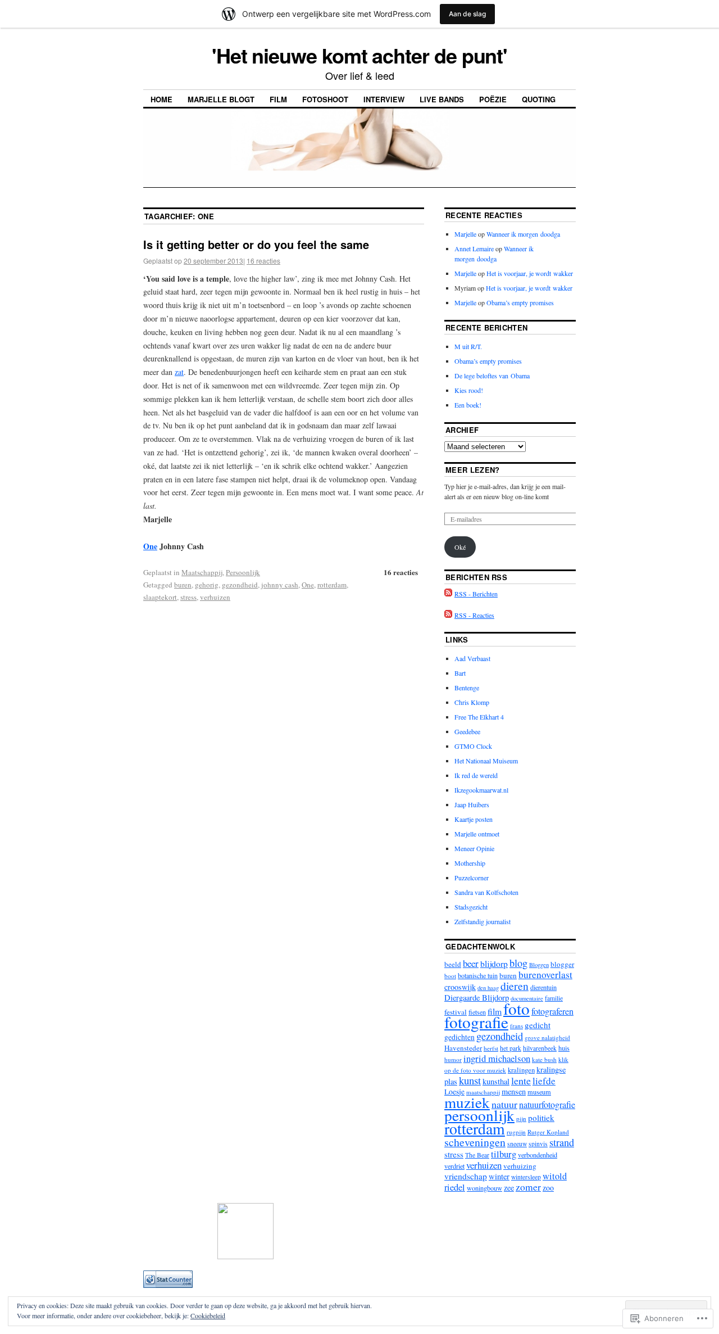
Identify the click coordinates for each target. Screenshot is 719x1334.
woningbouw (484, 1187)
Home (161, 99)
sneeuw (517, 1143)
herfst (491, 1048)
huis (564, 1047)
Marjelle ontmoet (476, 833)
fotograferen (552, 1011)
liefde (544, 1080)
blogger (562, 964)
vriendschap (465, 1176)
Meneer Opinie (474, 848)
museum (539, 1091)
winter (499, 1176)
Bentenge (466, 687)
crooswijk (460, 987)
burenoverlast (545, 974)
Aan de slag (467, 14)
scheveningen (475, 1142)
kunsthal (496, 1081)
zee (509, 1187)
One (150, 546)
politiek (541, 1117)
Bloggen (539, 965)
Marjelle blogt (221, 99)
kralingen (521, 1070)
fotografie (476, 1022)
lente (521, 1080)
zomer (528, 1187)
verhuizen (215, 597)
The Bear (477, 1155)
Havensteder (463, 1048)
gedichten (459, 1037)
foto (516, 1008)
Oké (460, 546)
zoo (548, 1187)
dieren (514, 985)
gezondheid (240, 585)
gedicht (537, 1024)
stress (188, 597)
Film (278, 99)
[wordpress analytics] (168, 1285)
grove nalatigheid (547, 1037)
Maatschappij (201, 572)
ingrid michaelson (496, 1058)
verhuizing (519, 1166)
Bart (460, 672)
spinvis (538, 1143)
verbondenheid (537, 1154)
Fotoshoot (325, 99)
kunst (470, 1080)
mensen (514, 1091)
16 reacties (263, 260)
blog (518, 963)
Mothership (469, 862)
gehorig (207, 585)
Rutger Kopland (548, 1132)
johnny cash (279, 585)
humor (453, 1059)
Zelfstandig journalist (482, 921)
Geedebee (467, 731)
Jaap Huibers (471, 804)
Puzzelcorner (471, 877)
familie (554, 998)
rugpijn (516, 1132)
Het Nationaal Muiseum (486, 760)
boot (450, 975)
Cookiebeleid (207, 1315)
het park (510, 1048)
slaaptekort (160, 597)
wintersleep (526, 1177)
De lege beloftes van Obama (492, 375)
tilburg (503, 1153)
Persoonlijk (243, 572)
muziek (467, 1102)
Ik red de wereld (476, 775)
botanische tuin (478, 975)
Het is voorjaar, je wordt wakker (529, 273)
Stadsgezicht (471, 906)
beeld (452, 964)
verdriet (454, 1165)
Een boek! (467, 404)
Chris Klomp (471, 702)
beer (471, 963)
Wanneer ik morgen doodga (523, 233)
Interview (383, 99)
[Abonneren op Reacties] (448, 615)
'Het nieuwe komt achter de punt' (359, 55)
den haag (488, 988)
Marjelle (465, 233)
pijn (521, 1118)
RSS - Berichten (476, 593)
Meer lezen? (472, 469)
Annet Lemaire (474, 248)
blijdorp (494, 963)
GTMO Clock (473, 745)
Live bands (442, 99)
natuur (504, 1104)
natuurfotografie (547, 1104)
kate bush (544, 1059)
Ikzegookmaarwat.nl (481, 789)
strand (561, 1142)
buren (183, 585)
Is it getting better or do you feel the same (256, 244)
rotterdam (332, 585)
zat (179, 372)
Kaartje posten (473, 819)
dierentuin (543, 987)
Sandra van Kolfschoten (486, 892)
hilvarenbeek (540, 1048)
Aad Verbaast (472, 658)
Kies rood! (468, 390)
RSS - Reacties (474, 615)
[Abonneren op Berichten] (448, 593)
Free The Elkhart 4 (479, 716)
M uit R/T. (468, 346)
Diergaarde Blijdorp (476, 997)
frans (516, 1025)
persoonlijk (479, 1115)
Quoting (539, 99)
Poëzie (493, 99)
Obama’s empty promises (520, 302)
